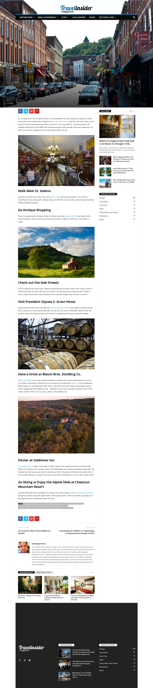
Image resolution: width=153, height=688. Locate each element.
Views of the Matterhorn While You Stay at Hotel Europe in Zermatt (82, 597)
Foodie (92, 17)
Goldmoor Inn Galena (37, 506)
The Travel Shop (106, 17)
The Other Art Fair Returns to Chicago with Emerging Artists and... (83, 663)
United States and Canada (108, 212)
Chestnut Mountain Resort (83, 493)
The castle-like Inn (25, 466)
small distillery (26, 380)
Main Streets (55, 197)
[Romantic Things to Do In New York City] (30, 585)
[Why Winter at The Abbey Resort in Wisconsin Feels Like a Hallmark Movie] (65, 676)
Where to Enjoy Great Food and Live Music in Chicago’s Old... (116, 142)
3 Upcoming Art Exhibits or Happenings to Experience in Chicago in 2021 (76, 532)
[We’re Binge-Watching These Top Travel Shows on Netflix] (105, 183)
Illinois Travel (50, 506)
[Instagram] (132, 1)
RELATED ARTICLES (26, 572)
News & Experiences (47, 17)
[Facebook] (128, 1)
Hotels (101, 219)
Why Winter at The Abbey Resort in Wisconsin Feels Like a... (81, 675)
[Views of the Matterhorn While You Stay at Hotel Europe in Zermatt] (83, 585)
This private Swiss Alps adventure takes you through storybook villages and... (83, 652)
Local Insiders (78, 17)
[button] (134, 17)
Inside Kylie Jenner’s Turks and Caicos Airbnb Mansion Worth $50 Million (123, 170)
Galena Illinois (23, 506)
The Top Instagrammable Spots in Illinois (59, 508)
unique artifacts (71, 216)
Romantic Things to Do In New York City (29, 596)
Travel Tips (103, 205)
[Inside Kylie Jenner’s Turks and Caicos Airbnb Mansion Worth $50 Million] (105, 171)
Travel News (103, 202)
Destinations (26, 17)
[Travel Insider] (77, 8)
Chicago (55, 121)
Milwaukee (64, 121)
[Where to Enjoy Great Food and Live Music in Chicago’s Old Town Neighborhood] (117, 126)
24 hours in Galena (30, 503)
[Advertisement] (77, 625)
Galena (81, 503)
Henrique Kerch (25, 96)
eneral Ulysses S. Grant (61, 308)
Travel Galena (23, 80)
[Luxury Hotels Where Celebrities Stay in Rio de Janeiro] (56, 585)
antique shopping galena (45, 503)
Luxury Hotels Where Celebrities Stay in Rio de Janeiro (53, 597)
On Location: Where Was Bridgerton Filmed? (34, 532)
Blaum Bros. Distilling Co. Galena (65, 503)
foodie (101, 209)
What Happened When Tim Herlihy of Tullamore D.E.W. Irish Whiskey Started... (123, 159)
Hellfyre (74, 383)
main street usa (62, 506)
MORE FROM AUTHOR (43, 572)
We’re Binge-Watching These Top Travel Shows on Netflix (124, 181)
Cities (64, 17)
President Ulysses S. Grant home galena (31, 508)
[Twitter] (135, 1)
